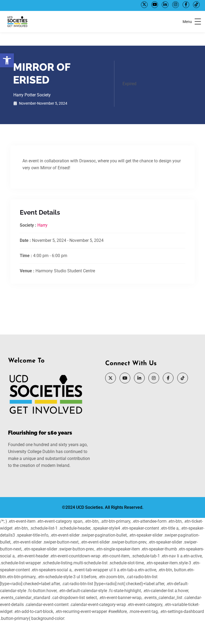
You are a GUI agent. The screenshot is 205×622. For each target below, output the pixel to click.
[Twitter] (144, 4)
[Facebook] (186, 4)
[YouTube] (154, 4)
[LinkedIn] (165, 4)
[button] (7, 60)
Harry (42, 225)
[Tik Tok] (196, 4)
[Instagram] (175, 4)
